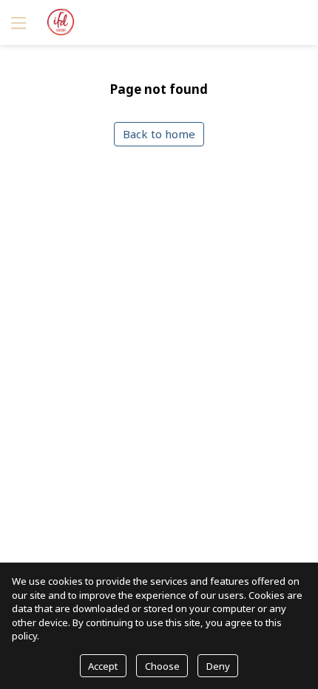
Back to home (159, 133)
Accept (103, 666)
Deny (218, 666)
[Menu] (17, 22)
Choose (162, 666)
